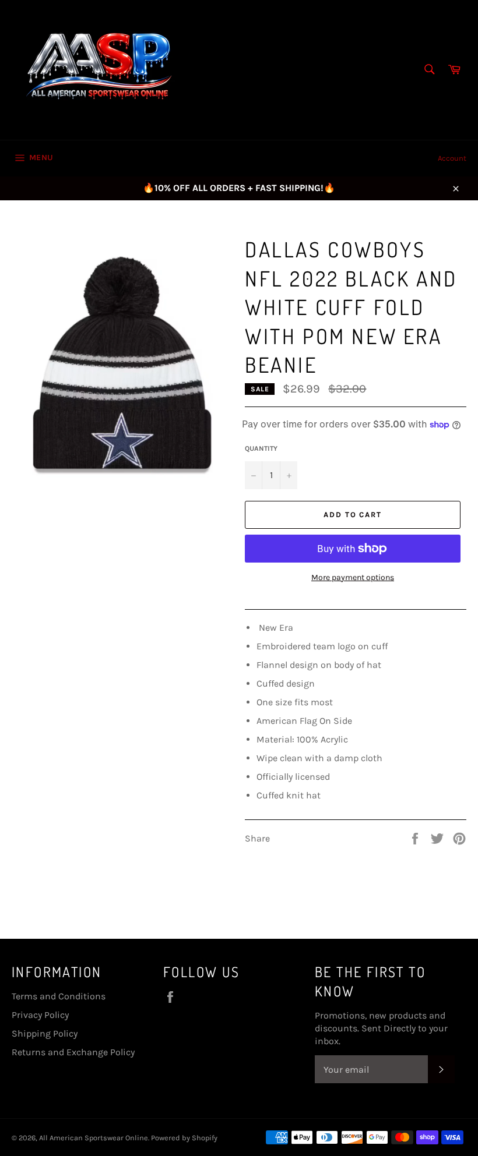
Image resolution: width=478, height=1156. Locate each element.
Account (452, 158)
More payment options (352, 577)
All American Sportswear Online (93, 1137)
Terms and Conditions (59, 996)
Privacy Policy (40, 1014)
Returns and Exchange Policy (73, 1052)
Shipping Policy (45, 1033)
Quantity (261, 448)
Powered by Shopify (184, 1137)
